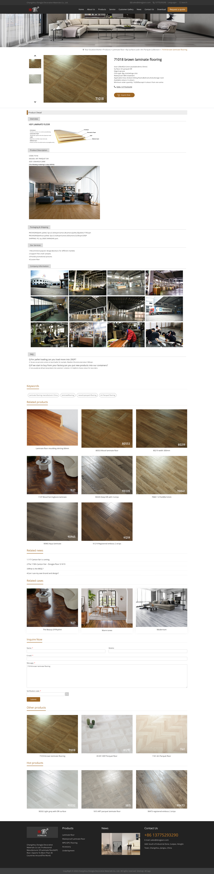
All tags (148, 871)
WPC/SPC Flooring (69, 843)
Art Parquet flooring (107, 395)
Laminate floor (118, 49)
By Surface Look (132, 49)
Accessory (66, 846)
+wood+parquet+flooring (87, 395)
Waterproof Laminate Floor (73, 839)
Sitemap (140, 871)
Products (107, 49)
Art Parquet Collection (150, 49)
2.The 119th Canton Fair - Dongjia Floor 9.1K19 (46, 564)
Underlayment (68, 850)
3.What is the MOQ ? (35, 568)
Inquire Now (125, 95)
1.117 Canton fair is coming (38, 559)
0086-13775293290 (124, 87)
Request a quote (177, 9)
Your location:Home (93, 49)
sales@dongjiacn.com (159, 840)
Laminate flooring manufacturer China (43, 395)
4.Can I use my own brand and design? (43, 573)
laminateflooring (68, 395)
